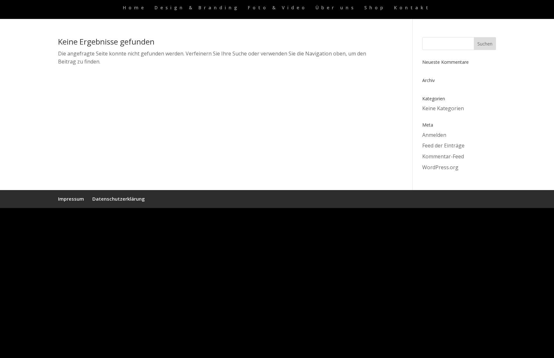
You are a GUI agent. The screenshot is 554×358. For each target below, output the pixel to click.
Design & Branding (197, 8)
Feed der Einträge (443, 145)
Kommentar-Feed (443, 156)
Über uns (335, 8)
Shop (375, 8)
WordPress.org (440, 167)
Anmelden (434, 134)
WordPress (137, 216)
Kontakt (412, 8)
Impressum (71, 199)
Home (134, 8)
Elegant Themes (91, 216)
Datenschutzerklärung (118, 199)
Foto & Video (277, 8)
